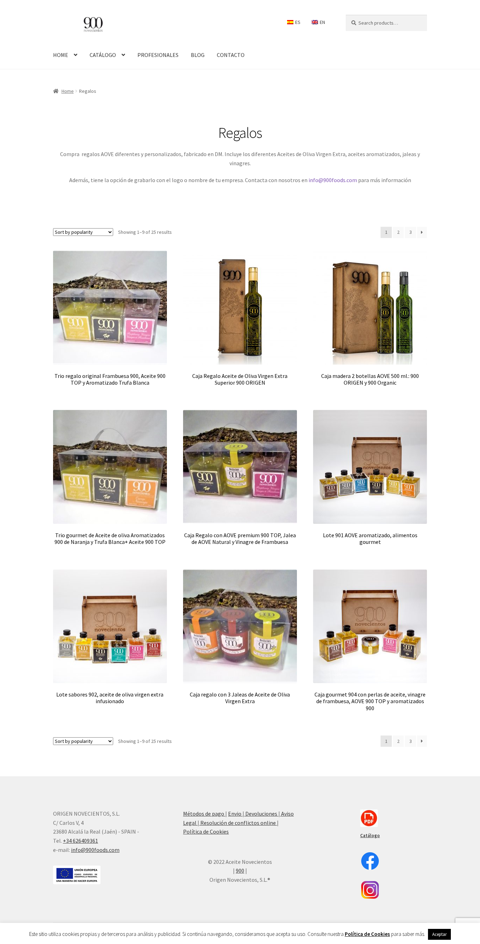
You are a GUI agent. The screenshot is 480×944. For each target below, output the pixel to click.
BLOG (198, 54)
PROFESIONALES (158, 54)
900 (240, 870)
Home (67, 91)
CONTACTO (231, 54)
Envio (235, 813)
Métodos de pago (204, 813)
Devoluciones (261, 813)
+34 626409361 (80, 840)
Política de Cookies (206, 831)
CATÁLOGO (103, 54)
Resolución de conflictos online (238, 822)
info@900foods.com (333, 180)
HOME (60, 54)
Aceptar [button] (439, 934)
